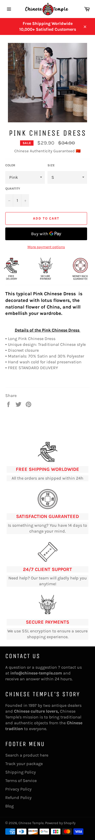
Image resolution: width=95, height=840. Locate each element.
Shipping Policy (20, 772)
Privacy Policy (18, 789)
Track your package (24, 763)
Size (51, 165)
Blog (9, 805)
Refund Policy (18, 797)
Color (10, 165)
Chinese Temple (31, 823)
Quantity (12, 188)
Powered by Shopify (60, 823)
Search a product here (26, 755)
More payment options (46, 247)
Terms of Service (21, 780)
